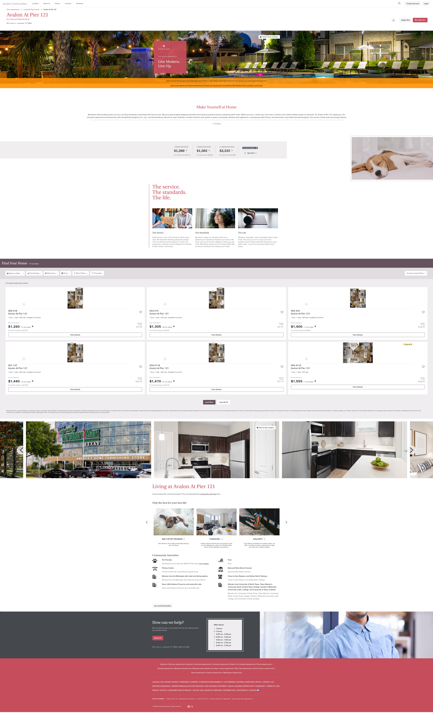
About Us (47, 3)
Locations (35, 3)
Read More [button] (217, 124)
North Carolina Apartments (263, 668)
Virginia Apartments (214, 672)
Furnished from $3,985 (228, 155)
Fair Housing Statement (216, 686)
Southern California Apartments (172, 664)
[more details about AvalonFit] (264, 539)
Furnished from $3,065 (205, 155)
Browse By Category (266, 427)
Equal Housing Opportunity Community (247, 686)
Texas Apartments (13, 9)
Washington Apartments (232, 672)
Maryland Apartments (183, 668)
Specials (250, 153)
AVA (162, 682)
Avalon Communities (15, 3)
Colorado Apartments (220, 664)
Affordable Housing (234, 682)
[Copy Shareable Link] (393, 20)
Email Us (157, 638)
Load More (209, 402)
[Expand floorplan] (23, 304)
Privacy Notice (159, 690)
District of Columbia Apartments (242, 664)
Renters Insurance (161, 686)
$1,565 (202, 151)
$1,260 (179, 151)
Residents (79, 3)
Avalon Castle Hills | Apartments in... (243, 699)
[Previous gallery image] (21, 450)
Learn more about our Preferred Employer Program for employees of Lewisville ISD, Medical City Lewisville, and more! (216, 85)
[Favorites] (140, 312)
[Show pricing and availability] (32, 326)
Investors (68, 3)
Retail (258, 682)
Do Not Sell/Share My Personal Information (214, 690)
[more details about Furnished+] (222, 539)
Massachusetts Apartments (203, 668)
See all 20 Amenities (162, 606)
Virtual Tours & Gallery (270, 37)
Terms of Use (273, 686)
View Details (75, 335)
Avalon (155, 682)
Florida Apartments (264, 664)
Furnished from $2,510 (182, 155)
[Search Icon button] (399, 3)
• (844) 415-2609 (183, 647)
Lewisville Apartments (31, 9)
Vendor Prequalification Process (187, 686)
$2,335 (225, 151)
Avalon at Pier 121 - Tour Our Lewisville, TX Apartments (214, 699)
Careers (57, 3)
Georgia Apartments (165, 668)
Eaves (168, 682)
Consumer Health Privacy (180, 690)
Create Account (412, 3)
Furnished (184, 682)
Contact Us (268, 682)
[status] (256, 147)
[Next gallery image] (411, 450)
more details (204, 563)
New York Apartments (243, 668)
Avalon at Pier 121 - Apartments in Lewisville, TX (181, 699)
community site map (208, 494)
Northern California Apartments (198, 664)
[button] (36, 3)
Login (426, 3)
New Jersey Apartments (224, 668)
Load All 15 (223, 402)
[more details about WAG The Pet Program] (184, 539)
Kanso (175, 682)
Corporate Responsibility (211, 682)
